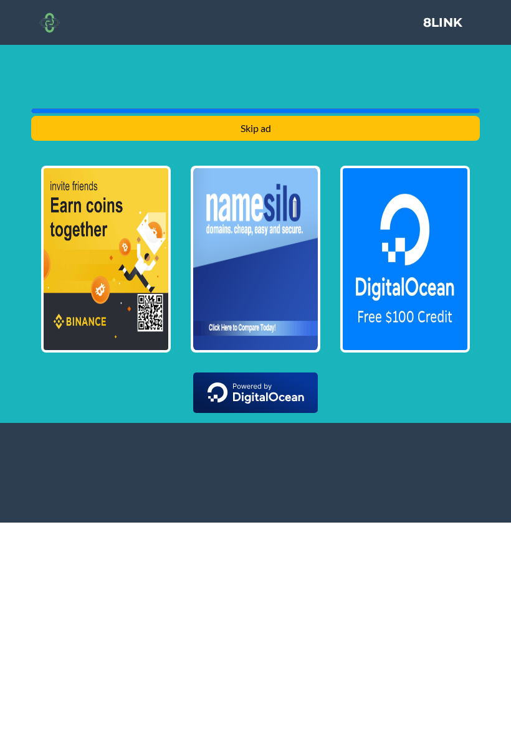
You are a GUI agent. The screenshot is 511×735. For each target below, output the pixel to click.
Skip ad (256, 128)
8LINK (442, 22)
